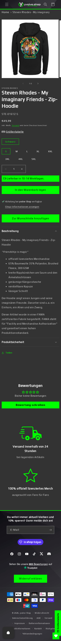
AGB (38, 618)
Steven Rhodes (10, 88)
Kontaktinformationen (19, 629)
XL (38, 151)
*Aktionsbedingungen (32, 634)
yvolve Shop (25, 613)
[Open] (8, 632)
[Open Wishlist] (56, 635)
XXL (50, 151)
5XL (34, 159)
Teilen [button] (9, 352)
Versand (15, 125)
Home (5, 12)
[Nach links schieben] (23, 83)
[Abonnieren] (50, 530)
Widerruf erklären (30, 578)
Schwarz (10, 141)
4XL (20, 159)
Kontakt (38, 629)
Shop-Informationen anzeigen (22, 206)
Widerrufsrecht (42, 613)
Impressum (19, 623)
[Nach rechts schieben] (38, 83)
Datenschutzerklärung (22, 618)
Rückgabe (50, 629)
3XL (7, 159)
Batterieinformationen (39, 623)
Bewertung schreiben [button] (30, 405)
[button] (7, 4)
